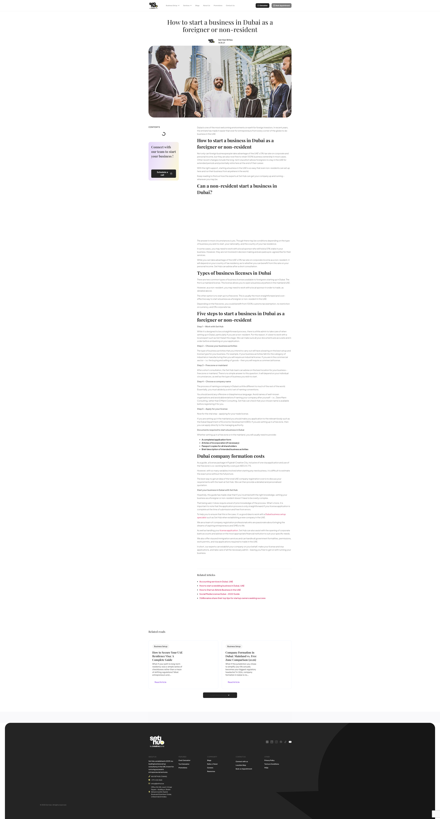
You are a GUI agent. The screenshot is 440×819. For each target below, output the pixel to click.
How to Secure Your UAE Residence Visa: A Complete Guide (167, 656)
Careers (210, 768)
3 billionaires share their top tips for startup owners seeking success (232, 598)
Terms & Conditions (271, 764)
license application (229, 530)
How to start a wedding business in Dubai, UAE (221, 585)
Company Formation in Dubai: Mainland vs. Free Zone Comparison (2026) (241, 656)
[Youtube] (290, 742)
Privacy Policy (269, 760)
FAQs (266, 768)
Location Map (241, 765)
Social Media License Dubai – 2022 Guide (219, 594)
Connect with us (242, 761)
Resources (211, 771)
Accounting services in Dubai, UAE (216, 581)
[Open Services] (191, 5)
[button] (160, 646)
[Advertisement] (244, 216)
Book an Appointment (244, 769)
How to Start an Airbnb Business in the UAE (220, 589)
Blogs (209, 760)
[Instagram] (276, 742)
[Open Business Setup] (179, 5)
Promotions (183, 768)
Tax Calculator (184, 764)
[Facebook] (281, 742)
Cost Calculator (184, 760)
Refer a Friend (212, 764)
